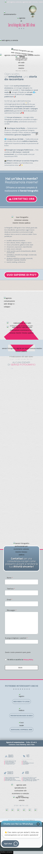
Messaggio (11, 610)
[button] (38, 824)
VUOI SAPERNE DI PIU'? (21, 275)
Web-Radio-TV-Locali (21, 701)
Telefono (11, 588)
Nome (10, 577)
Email (9, 599)
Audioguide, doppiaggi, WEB (21, 729)
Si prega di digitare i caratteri (16, 638)
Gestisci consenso (6, 852)
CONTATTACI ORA (22, 199)
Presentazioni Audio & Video (21, 715)
